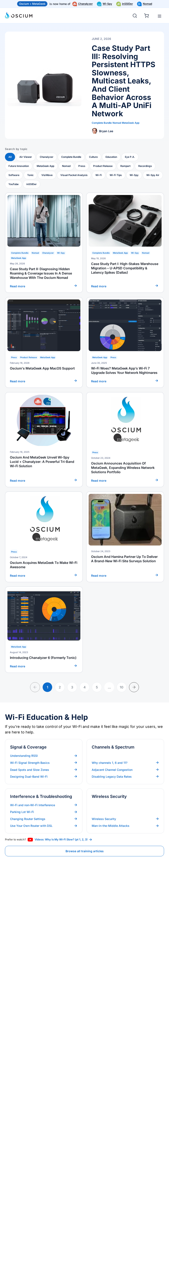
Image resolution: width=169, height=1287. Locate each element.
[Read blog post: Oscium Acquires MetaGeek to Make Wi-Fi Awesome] (43, 537)
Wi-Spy (107, 3)
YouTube (13, 184)
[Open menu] (159, 16)
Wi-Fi (98, 175)
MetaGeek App (45, 166)
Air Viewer (25, 156)
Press (81, 166)
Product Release (103, 166)
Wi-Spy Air (152, 175)
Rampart (125, 166)
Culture (93, 156)
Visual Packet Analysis (74, 175)
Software (13, 175)
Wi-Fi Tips (116, 175)
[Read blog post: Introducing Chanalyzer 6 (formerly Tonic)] (43, 630)
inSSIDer (127, 3)
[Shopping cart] (147, 14)
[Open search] (134, 15)
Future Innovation (18, 166)
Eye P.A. (130, 156)
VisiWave (47, 175)
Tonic (30, 175)
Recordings (145, 166)
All (10, 156)
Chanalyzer (85, 3)
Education (111, 156)
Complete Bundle (71, 156)
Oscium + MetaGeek (32, 3)
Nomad (147, 3)
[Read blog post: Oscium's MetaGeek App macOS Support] (43, 342)
